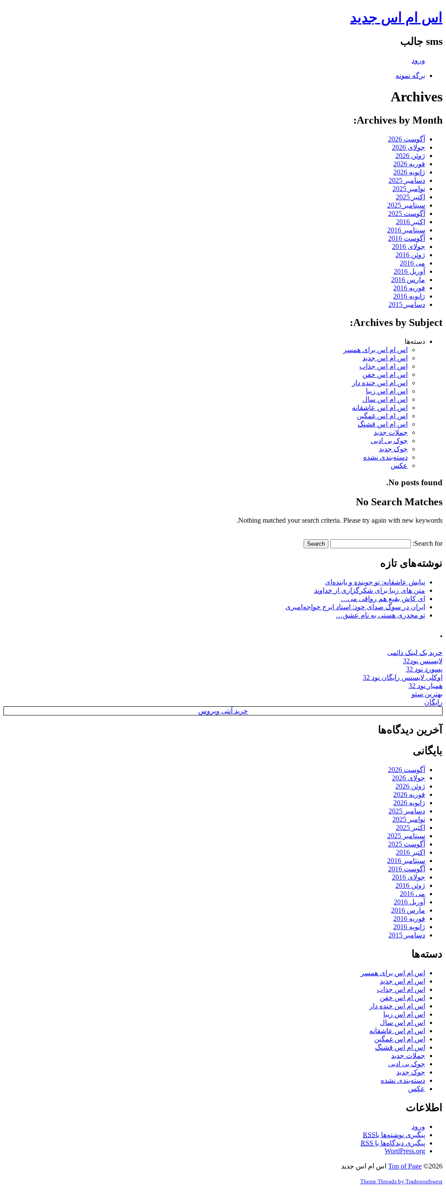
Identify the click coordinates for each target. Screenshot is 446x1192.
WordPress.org (405, 1151)
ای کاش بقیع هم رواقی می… (383, 598)
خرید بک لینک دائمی (415, 652)
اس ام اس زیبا (387, 391)
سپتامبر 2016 (406, 230)
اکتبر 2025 (410, 197)
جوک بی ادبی (389, 440)
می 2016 (412, 263)
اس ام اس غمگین (382, 416)
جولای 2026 (408, 147)
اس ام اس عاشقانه (380, 407)
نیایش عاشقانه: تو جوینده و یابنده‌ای (375, 582)
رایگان (433, 702)
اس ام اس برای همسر (375, 349)
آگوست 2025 (406, 213)
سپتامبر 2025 (406, 205)
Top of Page (405, 1166)
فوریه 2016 (409, 288)
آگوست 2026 (406, 139)
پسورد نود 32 (424, 669)
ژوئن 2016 (410, 255)
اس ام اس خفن (385, 374)
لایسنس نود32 (423, 661)
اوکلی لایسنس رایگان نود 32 (403, 677)
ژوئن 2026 (410, 155)
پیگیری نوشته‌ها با (394, 1134)
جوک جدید (393, 449)
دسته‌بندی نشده (385, 457)
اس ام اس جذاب (383, 366)
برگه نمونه (410, 75)
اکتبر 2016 (410, 221)
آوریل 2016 (409, 271)
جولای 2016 (408, 246)
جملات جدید (391, 432)
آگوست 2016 (406, 238)
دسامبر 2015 (407, 304)
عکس (399, 465)
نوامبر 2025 (408, 188)
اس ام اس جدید (396, 17)
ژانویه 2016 (409, 296)
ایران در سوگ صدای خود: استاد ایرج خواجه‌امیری (355, 607)
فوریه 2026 (409, 164)
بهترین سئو (427, 694)
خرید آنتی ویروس (223, 711)
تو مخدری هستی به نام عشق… (380, 615)
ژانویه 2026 (409, 172)
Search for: (427, 543)
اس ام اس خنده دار (380, 382)
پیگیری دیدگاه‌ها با (393, 1143)
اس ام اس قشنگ (383, 424)
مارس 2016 (408, 279)
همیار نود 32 (426, 685)
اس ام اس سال (385, 399)
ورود (418, 60)
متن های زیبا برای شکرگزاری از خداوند (369, 590)
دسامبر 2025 (407, 180)
